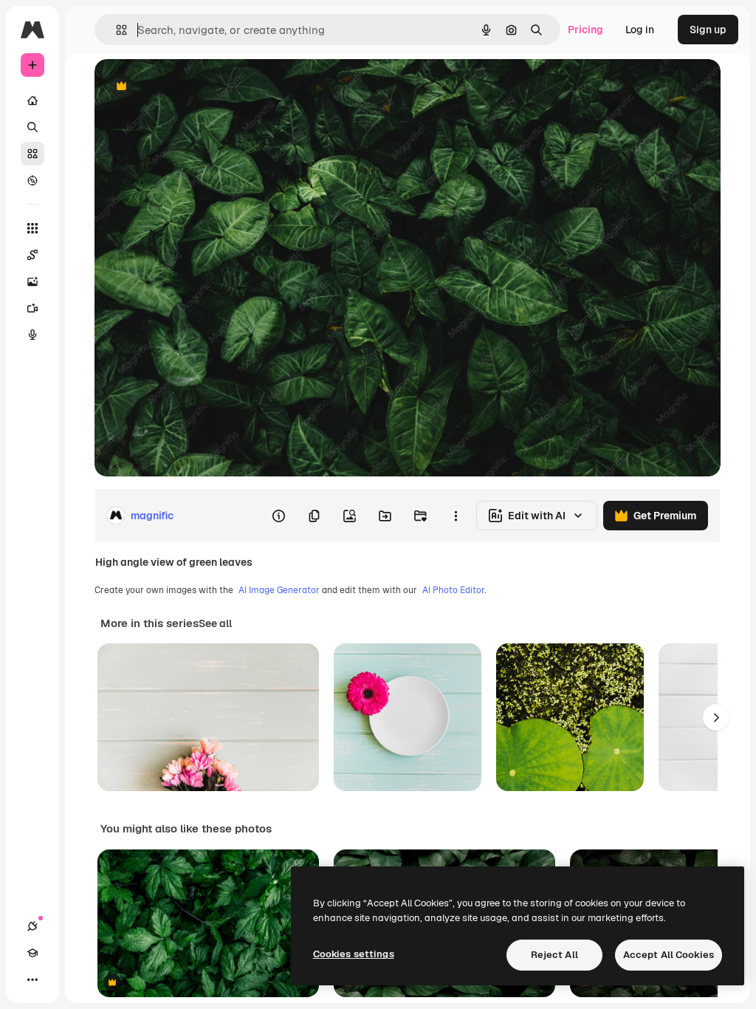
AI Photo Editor (453, 590)
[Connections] (32, 926)
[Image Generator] (32, 281)
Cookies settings (353, 954)
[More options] (455, 515)
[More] (32, 979)
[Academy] (32, 953)
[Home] (32, 100)
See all (215, 623)
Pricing (585, 29)
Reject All (554, 954)
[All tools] (32, 228)
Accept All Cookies (668, 954)
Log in (639, 29)
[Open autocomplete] (115, 29)
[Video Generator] (32, 308)
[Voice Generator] (32, 334)
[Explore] (32, 180)
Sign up (708, 29)
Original (189, 87)
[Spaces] (32, 255)
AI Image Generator (279, 590)
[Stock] (32, 153)
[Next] (716, 717)
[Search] (32, 127)
